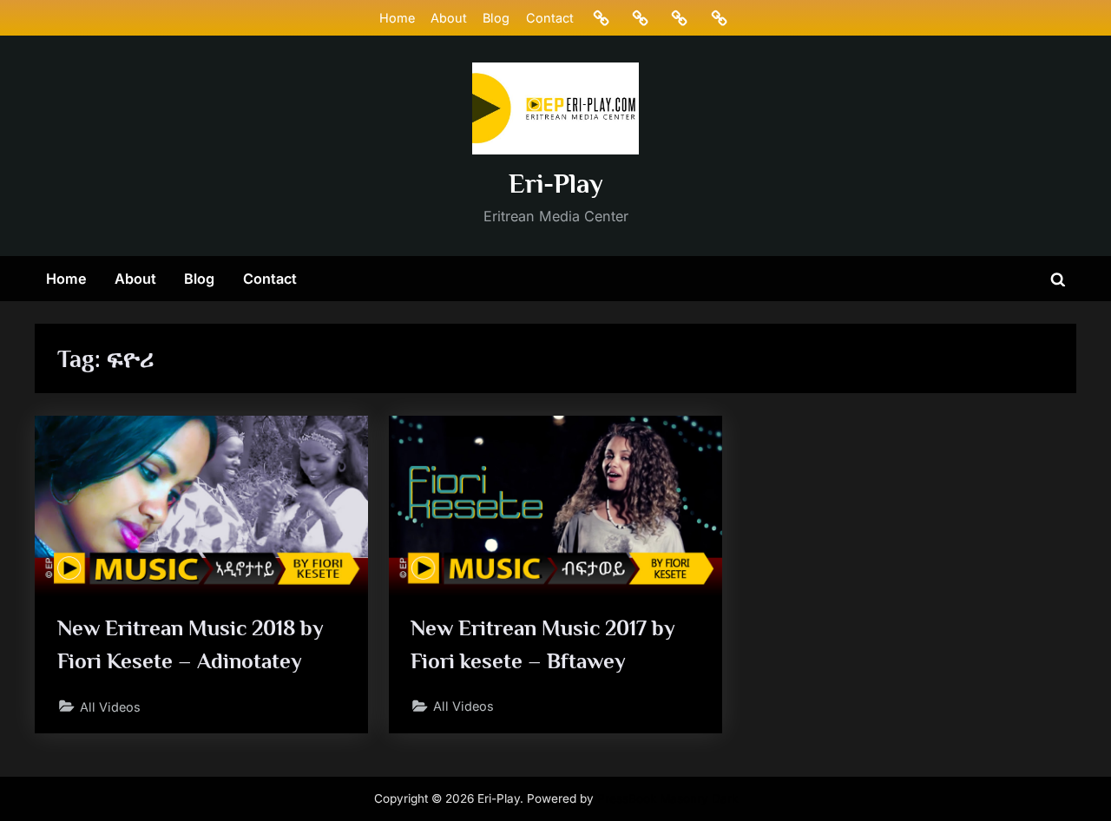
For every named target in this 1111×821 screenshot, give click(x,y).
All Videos (110, 706)
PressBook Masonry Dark (667, 798)
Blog (496, 17)
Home (397, 17)
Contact (550, 17)
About (449, 17)
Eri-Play (556, 183)
